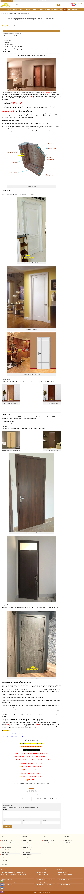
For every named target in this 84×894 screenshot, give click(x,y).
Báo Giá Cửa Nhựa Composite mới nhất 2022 (36, 756)
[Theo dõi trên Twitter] (81, 0)
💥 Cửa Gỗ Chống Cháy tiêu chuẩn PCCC (31, 763)
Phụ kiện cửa (4, 864)
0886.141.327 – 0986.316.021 (35, 743)
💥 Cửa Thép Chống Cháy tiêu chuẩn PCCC (31, 766)
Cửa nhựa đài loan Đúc (27, 849)
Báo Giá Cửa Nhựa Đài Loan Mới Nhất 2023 (36, 753)
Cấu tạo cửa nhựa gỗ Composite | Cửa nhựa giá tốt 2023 (48, 798)
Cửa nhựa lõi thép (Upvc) (27, 847)
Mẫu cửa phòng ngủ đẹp (33, 750)
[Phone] (2, 881)
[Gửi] (58, 5)
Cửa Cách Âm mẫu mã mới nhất (32, 770)
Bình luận (5, 809)
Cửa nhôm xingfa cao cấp (49, 840)
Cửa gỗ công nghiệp (8, 111)
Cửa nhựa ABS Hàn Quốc (27, 840)
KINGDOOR (30, 96)
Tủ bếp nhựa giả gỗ (54, 9)
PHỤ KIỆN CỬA (47, 9)
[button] (73, 1)
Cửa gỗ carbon (4, 857)
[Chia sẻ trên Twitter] (29, 791)
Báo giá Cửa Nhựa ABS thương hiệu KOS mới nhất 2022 (36, 760)
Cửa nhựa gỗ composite (27, 854)
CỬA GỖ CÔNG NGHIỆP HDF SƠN (8, 840)
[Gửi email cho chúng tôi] (82, 0)
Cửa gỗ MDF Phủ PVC (6, 852)
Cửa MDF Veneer (5, 845)
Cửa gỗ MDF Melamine (6, 847)
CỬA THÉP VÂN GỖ (27, 9)
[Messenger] (2, 888)
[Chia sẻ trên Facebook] (27, 791)
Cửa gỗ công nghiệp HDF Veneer (8, 842)
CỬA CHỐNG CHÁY (35, 9)
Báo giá (6, 13)
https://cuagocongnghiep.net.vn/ (33, 746)
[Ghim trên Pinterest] (34, 791)
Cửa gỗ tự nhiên (5, 854)
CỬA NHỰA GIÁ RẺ (26, 852)
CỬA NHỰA (20, 9)
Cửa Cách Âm (32, 780)
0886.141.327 (17, 103)
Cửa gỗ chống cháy (68, 840)
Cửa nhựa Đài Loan (26, 842)
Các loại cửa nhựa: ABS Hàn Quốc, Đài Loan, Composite (14, 736)
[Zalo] (2, 884)
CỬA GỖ (14, 9)
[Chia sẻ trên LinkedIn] (36, 791)
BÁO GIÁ (61, 9)
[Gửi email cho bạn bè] (32, 791)
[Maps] (2, 892)
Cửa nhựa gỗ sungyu (27, 845)
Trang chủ (9, 9)
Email (24, 820)
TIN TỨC (65, 9)
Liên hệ (69, 9)
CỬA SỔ (41, 9)
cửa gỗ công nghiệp (46, 92)
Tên (4, 820)
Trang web (44, 820)
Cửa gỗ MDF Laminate (6, 849)
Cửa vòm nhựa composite (28, 857)
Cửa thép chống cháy (69, 842)
